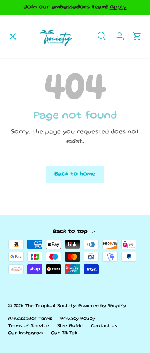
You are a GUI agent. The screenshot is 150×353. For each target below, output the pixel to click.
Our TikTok (64, 333)
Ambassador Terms (30, 319)
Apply (118, 7)
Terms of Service (28, 326)
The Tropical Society (50, 306)
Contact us (104, 326)
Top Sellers (29, 83)
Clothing (25, 109)
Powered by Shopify (102, 306)
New (17, 187)
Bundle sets (29, 135)
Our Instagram (25, 333)
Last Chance (30, 161)
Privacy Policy (77, 319)
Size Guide (70, 326)
